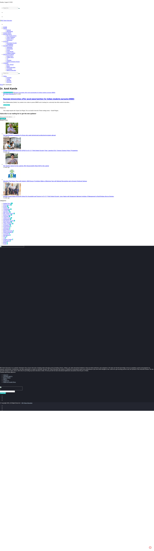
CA (7, 58)
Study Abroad (9, 64)
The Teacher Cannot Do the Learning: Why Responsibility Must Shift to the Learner (26, 166)
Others (5, 63)
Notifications (8, 45)
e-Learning (9, 69)
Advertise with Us (7, 376)
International (9, 31)
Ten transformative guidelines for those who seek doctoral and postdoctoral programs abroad (29, 135)
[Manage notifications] (150, 547)
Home (5, 27)
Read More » (6, 105)
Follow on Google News (9, 382)
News (5, 28)
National (8, 30)
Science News (10, 38)
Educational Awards (11, 43)
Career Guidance (10, 37)
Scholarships (9, 48)
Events (5, 41)
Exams (8, 50)
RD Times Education (8, 94)
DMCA (5, 379)
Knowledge (7, 34)
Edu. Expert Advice (11, 35)
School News (9, 56)
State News (7, 33)
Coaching (8, 60)
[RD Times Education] (6, 20)
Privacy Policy (7, 377)
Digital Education (10, 67)
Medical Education (11, 70)
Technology (9, 40)
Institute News (8, 54)
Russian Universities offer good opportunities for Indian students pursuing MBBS (38, 99)
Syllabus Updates (10, 53)
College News (10, 57)
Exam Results (9, 51)
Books (8, 66)
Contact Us (6, 380)
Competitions (9, 44)
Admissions (9, 47)
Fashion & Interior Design (13, 61)
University (6, 216)
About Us (5, 375)
